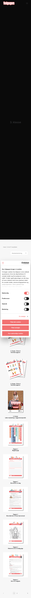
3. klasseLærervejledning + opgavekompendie (15, 417)
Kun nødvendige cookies (15, 333)
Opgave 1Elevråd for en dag (15, 482)
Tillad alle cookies (15, 322)
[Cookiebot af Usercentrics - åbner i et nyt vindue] (22, 263)
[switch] (26, 298)
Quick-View (26, 260)
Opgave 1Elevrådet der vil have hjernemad (15, 515)
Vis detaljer (22, 316)
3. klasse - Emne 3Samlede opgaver (15, 351)
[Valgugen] (9, 3)
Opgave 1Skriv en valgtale (15, 580)
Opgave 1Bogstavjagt (15, 449)
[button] (27, 3)
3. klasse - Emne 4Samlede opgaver (15, 384)
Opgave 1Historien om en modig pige (15, 547)
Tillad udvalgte (15, 327)
